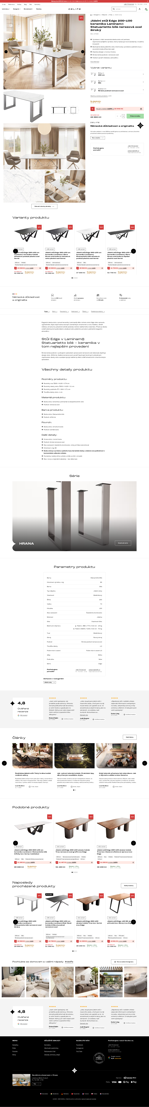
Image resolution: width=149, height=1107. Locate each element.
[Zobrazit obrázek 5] (23, 186)
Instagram (80, 1048)
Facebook (79, 1045)
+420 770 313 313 (129, 4)
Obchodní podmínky (51, 1048)
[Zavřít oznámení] (147, 1)
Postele (15, 1051)
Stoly (110, 15)
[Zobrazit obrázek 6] (65, 186)
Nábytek (104, 15)
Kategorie (97, 15)
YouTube (79, 1051)
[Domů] (74, 9)
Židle (14, 1048)
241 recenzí (23, 715)
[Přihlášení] (139, 9)
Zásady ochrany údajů (52, 1054)
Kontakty (47, 1045)
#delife (69, 961)
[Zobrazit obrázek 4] (44, 146)
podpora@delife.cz (133, 151)
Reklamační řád (49, 1051)
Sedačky (15, 1045)
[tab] (72, 277)
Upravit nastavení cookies (88, 1099)
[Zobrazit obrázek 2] (23, 106)
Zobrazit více (84, 715)
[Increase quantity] (123, 116)
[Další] (82, 51)
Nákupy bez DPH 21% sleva (59, 1)
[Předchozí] (6, 51)
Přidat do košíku (135, 116)
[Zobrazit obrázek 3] (65, 106)
